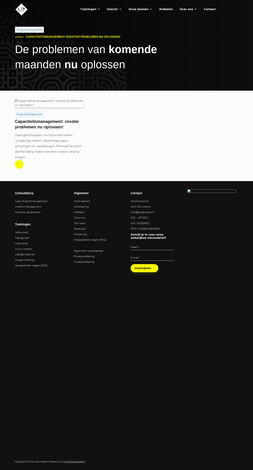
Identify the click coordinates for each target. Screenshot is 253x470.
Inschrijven (143, 268)
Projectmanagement (29, 29)
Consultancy (24, 193)
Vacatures (80, 228)
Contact (209, 9)
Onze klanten (139, 9)
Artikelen (166, 9)
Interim (112, 9)
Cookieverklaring (84, 261)
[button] (222, 9)
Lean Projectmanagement (31, 201)
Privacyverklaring (84, 256)
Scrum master (23, 249)
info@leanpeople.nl (142, 212)
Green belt (21, 243)
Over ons (186, 9)
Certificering (81, 206)
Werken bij (80, 234)
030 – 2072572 (139, 217)
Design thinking (24, 260)
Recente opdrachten (27, 212)
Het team (80, 223)
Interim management (28, 206)
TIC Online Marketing (74, 461)
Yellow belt (21, 232)
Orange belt (22, 237)
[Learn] (232, 9)
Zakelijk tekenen (25, 254)
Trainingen (88, 9)
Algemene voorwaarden (88, 250)
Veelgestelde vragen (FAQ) (31, 265)
